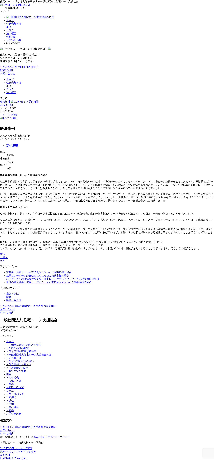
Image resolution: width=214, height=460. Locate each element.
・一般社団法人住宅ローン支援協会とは (28, 354)
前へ (2, 254)
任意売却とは (13, 23)
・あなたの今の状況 (17, 348)
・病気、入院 (13, 381)
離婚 (8, 297)
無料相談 (11, 36)
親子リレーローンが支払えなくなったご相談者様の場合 (37, 275)
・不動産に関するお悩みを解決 (23, 344)
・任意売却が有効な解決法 (21, 351)
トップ (10, 20)
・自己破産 (12, 407)
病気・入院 (12, 293)
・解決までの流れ (16, 371)
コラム (10, 30)
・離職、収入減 (15, 387)
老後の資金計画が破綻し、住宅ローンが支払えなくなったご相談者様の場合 (48, 282)
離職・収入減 (13, 300)
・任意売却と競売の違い (20, 361)
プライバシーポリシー (57, 436)
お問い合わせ (13, 40)
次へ (2, 260)
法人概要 (11, 33)
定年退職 (12, 145)
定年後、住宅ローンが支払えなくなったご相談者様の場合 (38, 272)
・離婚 (10, 384)
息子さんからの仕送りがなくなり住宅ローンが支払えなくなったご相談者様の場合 (52, 279)
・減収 (10, 400)
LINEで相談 (6, 70)
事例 (8, 27)
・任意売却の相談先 (17, 367)
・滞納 (10, 403)
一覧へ (4, 257)
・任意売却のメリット (18, 364)
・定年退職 (12, 377)
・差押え (11, 397)
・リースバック (15, 394)
